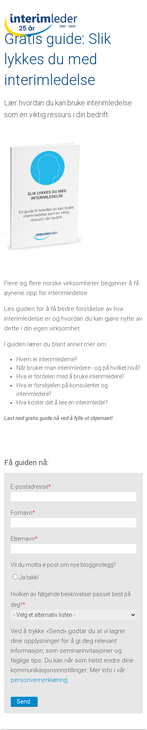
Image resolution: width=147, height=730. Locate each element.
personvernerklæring (39, 680)
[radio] (73, 576)
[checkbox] (73, 576)
